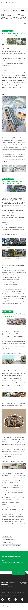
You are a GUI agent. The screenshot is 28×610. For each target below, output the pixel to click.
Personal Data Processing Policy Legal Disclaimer (8, 583)
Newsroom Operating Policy (7, 586)
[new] (2, 599)
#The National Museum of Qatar (11, 545)
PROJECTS (14, 10)
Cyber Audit (3, 588)
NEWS (5, 10)
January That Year (7, 31)
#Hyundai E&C (7, 536)
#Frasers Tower (7, 542)
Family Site (3, 590)
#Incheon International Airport (11, 539)
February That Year (8, 179)
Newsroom (14, 2)
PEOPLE (22, 10)
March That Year (7, 311)
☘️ (2, 265)
